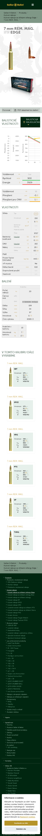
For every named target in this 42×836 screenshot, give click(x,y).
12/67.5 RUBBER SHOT (15, 681)
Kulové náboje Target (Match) (18, 618)
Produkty (22, 13)
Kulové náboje (10, 15)
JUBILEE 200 (12, 625)
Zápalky (10, 704)
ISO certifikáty (12, 747)
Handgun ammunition (15, 656)
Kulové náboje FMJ (14, 612)
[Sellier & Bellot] (15, 5)
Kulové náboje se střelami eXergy (19, 597)
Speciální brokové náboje (16, 635)
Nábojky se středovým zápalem (18, 697)
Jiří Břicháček (12, 775)
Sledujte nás (11, 750)
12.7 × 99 (11, 671)
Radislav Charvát (13, 773)
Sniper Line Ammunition (16, 674)
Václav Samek (12, 786)
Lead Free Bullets (13, 643)
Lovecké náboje (13, 628)
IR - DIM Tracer (13, 648)
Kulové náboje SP (14, 600)
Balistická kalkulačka (33, 120)
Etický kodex (11, 753)
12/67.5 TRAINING (14, 689)
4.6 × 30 (11, 658)
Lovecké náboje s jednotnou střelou (20, 633)
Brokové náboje (12, 623)
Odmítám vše (21, 829)
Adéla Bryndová (13, 780)
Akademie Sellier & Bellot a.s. (17, 768)
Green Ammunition (14, 646)
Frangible (11, 651)
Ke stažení (10, 745)
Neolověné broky (13, 630)
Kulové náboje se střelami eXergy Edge (20, 17)
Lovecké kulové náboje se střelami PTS (21, 607)
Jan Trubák (12, 793)
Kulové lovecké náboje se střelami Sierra (22, 610)
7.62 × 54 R (12, 668)
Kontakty (8, 761)
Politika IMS (11, 755)
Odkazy (9, 732)
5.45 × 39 (11, 679)
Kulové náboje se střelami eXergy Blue (21, 595)
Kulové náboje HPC (14, 605)
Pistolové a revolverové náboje (17, 580)
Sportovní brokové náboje (17, 638)
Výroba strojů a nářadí (14, 709)
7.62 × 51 (11, 666)
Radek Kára (12, 791)
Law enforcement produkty (16, 641)
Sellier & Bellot (10, 13)
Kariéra (9, 737)
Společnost (9, 722)
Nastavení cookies (27, 817)
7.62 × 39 (11, 663)
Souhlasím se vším (21, 823)
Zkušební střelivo (13, 712)
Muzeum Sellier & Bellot (15, 727)
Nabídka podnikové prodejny (17, 730)
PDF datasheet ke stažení (26, 110)
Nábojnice (11, 707)
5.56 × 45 (11, 661)
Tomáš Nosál (12, 783)
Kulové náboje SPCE (15, 602)
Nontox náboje (13, 585)
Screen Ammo (13, 615)
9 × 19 (10, 653)
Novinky (9, 725)
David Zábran (12, 788)
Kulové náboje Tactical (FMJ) (18, 620)
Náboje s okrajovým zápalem (17, 694)
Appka (7, 717)
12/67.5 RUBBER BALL (15, 684)
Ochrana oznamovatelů (15, 742)
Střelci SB (8, 766)
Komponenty (11, 699)
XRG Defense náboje (15, 582)
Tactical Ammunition (15, 676)
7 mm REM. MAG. (11, 20)
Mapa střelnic (11, 740)
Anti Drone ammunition (16, 691)
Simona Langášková (15, 778)
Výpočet (16, 237)
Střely (9, 701)
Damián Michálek (14, 770)
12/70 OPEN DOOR (14, 686)
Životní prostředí (12, 735)
